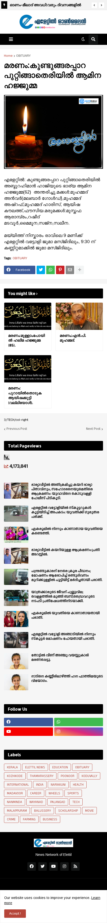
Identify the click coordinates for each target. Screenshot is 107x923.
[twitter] (42, 866)
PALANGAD (57, 802)
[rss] (75, 866)
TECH (76, 802)
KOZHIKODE (15, 776)
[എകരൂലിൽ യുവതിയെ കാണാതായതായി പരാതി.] (16, 619)
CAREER (35, 793)
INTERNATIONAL (18, 784)
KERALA (12, 767)
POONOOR (67, 776)
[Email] (70, 270)
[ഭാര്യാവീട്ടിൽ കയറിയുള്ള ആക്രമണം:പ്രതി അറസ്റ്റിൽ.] (16, 556)
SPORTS (73, 793)
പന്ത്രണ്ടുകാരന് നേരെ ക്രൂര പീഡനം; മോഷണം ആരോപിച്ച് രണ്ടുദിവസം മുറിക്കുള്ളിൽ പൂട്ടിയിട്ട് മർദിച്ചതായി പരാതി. (67, 575)
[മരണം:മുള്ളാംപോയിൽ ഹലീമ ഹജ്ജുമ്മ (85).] (27, 316)
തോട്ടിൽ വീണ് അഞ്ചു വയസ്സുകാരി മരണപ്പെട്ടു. (60, 657)
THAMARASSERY (42, 776)
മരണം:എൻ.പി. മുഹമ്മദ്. (73, 338)
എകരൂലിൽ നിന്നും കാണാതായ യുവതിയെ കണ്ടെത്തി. (67, 531)
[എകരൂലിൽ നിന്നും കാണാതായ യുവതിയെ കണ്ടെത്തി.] (16, 535)
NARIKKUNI (58, 784)
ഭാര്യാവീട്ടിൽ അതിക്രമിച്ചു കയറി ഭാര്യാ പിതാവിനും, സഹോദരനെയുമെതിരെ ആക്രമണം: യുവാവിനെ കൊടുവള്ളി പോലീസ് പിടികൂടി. (62, 492)
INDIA (40, 784)
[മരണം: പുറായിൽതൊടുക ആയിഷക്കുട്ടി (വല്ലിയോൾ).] (27, 368)
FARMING (29, 819)
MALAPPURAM (17, 810)
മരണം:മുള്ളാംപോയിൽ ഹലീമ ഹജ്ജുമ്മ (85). (26, 340)
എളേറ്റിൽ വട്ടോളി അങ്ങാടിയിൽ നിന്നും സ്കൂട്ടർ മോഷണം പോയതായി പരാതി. (63, 636)
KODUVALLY (89, 776)
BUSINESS (50, 819)
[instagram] (78, 731)
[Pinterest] (60, 270)
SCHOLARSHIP (68, 810)
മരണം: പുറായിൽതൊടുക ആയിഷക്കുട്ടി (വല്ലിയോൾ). (25, 395)
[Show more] (79, 270)
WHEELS (54, 793)
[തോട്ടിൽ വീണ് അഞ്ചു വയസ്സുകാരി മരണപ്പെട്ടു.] (16, 661)
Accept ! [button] (15, 913)
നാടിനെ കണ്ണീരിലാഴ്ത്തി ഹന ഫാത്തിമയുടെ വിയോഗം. (67, 678)
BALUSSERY (42, 810)
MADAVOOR (15, 793)
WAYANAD (36, 802)
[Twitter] (41, 270)
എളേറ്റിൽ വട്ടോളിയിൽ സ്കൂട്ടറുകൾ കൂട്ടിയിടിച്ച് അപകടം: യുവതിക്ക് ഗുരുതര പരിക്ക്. (65, 512)
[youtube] (28, 731)
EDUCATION (60, 767)
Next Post (93, 429)
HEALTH (78, 784)
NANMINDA (14, 802)
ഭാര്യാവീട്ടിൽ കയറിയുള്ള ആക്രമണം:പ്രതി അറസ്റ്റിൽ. (65, 552)
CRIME (11, 819)
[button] (94, 5)
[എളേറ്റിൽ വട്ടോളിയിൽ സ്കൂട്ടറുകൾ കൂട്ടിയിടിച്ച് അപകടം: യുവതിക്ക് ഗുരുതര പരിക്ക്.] (16, 514)
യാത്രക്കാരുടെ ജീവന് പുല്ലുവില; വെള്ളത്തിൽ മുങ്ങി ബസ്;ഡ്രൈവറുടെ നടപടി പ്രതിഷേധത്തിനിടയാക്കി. (63, 597)
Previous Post (16, 429)
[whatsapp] (78, 722)
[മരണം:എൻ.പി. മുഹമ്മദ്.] (79, 316)
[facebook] (28, 722)
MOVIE (89, 810)
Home (8, 56)
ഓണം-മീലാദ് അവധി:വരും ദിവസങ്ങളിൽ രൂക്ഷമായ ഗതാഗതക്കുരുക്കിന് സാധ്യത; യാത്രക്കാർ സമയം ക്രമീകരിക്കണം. (46, 5)
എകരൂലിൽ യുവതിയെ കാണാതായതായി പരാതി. (65, 615)
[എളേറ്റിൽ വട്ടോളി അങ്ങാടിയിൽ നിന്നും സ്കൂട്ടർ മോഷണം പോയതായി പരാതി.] (16, 640)
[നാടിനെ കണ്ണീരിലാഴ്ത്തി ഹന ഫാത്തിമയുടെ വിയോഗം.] (16, 682)
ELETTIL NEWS (35, 767)
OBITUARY (23, 56)
